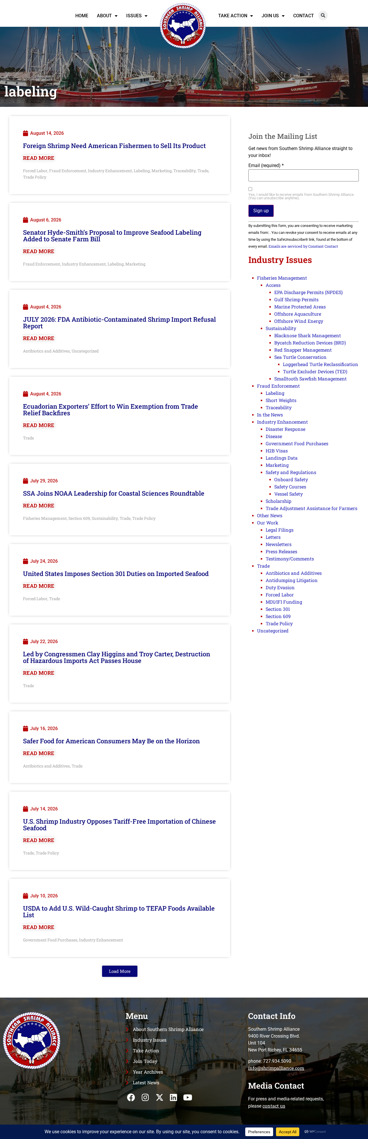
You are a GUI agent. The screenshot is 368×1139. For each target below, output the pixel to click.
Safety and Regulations (291, 472)
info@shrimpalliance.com (276, 1068)
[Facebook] (131, 1097)
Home (81, 15)
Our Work (267, 523)
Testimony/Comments (290, 559)
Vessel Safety (288, 494)
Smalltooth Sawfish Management (310, 379)
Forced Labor (35, 170)
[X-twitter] (159, 1097)
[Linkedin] (173, 1097)
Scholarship (278, 501)
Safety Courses (290, 487)
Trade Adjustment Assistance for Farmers (311, 508)
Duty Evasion (280, 587)
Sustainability (105, 518)
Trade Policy (34, 177)
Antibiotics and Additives (46, 351)
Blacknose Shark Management (307, 335)
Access (273, 285)
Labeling (142, 170)
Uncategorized (85, 351)
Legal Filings (280, 530)
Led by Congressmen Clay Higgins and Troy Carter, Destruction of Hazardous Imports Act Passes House (116, 657)
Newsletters (279, 544)
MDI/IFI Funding (284, 602)
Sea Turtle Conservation (300, 357)
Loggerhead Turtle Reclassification (320, 364)
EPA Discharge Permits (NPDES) (308, 292)
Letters (273, 537)
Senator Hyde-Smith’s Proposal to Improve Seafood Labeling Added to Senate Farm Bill (112, 235)
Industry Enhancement (110, 170)
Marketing (162, 170)
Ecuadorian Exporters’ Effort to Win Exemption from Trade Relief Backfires (110, 409)
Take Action (232, 15)
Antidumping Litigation (292, 580)
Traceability (184, 170)
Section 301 (278, 609)
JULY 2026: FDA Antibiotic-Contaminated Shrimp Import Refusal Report (119, 322)
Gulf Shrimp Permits (296, 299)
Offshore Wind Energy (298, 321)
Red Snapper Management (303, 350)
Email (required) (266, 165)
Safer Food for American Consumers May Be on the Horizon (111, 741)
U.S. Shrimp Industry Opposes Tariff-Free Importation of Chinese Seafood (119, 824)
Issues (134, 15)
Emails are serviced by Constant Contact (303, 246)
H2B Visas (277, 451)
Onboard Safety (291, 479)
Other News (269, 515)
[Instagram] (145, 1097)
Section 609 (79, 518)
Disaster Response (285, 429)
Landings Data (282, 458)
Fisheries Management (45, 518)
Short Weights (281, 400)
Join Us (270, 15)
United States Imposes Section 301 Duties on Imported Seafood (116, 573)
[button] (323, 15)
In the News (270, 415)
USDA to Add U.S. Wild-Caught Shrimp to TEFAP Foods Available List (119, 911)
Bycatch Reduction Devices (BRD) (310, 343)
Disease (274, 436)
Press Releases (281, 551)
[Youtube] (187, 1097)
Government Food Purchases (50, 940)
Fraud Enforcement (67, 170)
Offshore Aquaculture (297, 314)
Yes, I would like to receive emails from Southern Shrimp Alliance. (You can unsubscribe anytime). (301, 196)
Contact (303, 15)
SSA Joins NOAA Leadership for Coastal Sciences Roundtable (113, 493)
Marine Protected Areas (300, 307)
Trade (203, 170)
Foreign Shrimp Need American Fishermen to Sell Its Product (114, 145)
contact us (273, 1106)
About (104, 15)
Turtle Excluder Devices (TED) (315, 371)
